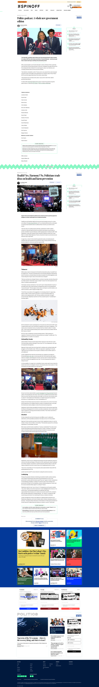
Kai (17, 665)
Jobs (50, 665)
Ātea (32, 10)
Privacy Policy (19, 679)
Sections (41, 10)
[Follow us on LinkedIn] (26, 676)
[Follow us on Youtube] (22, 676)
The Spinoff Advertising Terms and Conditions (47, 679)
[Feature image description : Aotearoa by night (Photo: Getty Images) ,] (32, 627)
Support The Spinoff (22, 1)
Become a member (67, 10)
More (47, 10)
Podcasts (52, 10)
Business (31, 670)
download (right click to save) (34, 81)
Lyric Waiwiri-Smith (23, 182)
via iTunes (35, 83)
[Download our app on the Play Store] (33, 676)
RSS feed (48, 83)
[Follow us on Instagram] (24, 676)
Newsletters (59, 10)
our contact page (59, 682)
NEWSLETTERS (74, 617)
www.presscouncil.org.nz (29, 683)
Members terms (58, 665)
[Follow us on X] (20, 676)
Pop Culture (26, 10)
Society (31, 663)
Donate (57, 663)
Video (18, 663)
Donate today (75, 7)
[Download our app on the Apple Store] (31, 676)
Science (18, 670)
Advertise (51, 663)
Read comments (39, 525)
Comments (58, 182)
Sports (31, 667)
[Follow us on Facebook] (18, 676)
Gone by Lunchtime (23, 25)
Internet (18, 667)
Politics (20, 10)
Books (36, 10)
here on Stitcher (42, 83)
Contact (44, 663)
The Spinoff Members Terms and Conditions (31, 679)
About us (44, 665)
